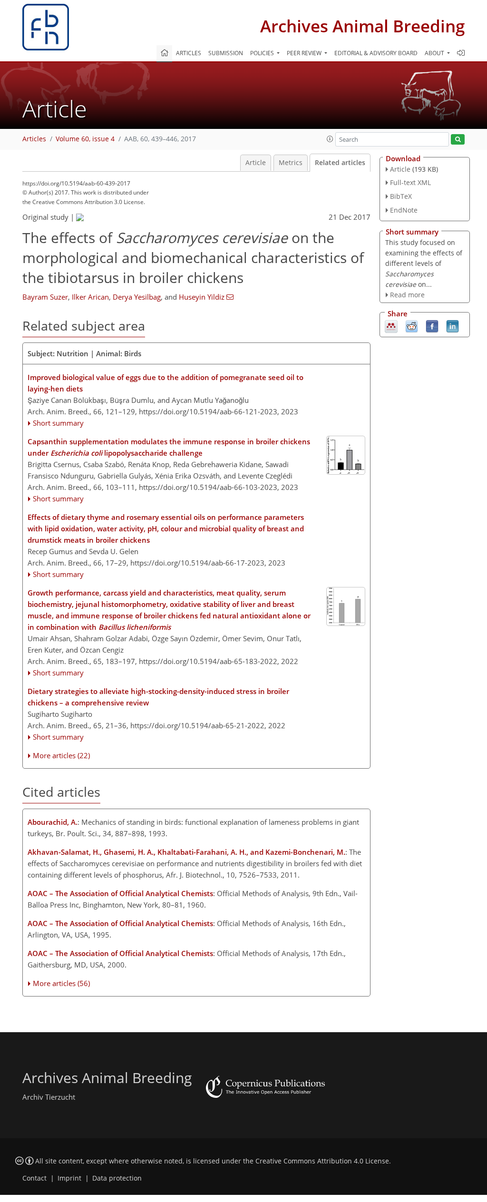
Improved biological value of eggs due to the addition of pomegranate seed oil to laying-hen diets (165, 382)
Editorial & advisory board (376, 53)
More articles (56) (61, 983)
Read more (407, 294)
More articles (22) (61, 755)
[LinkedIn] (452, 326)
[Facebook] (432, 326)
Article (255, 162)
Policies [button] (262, 53)
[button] (330, 139)
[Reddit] (411, 326)
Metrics (290, 162)
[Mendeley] (391, 326)
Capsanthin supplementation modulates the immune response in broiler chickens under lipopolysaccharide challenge (169, 447)
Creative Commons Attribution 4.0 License (322, 1161)
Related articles (340, 162)
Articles (188, 53)
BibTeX (401, 196)
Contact (34, 1178)
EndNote (404, 210)
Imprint (69, 1178)
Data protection (117, 1178)
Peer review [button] (305, 53)
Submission (225, 53)
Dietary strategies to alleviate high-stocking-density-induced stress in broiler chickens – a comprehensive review (158, 696)
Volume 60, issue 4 (85, 139)
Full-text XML (410, 182)
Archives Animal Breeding (362, 26)
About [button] (435, 53)
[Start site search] (458, 139)
